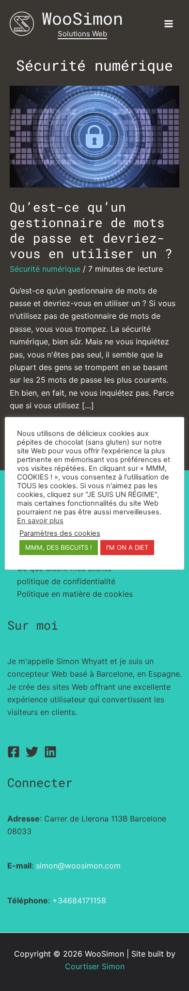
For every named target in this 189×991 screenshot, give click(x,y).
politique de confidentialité (66, 581)
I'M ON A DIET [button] (127, 547)
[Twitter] (32, 751)
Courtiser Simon (95, 966)
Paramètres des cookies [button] (59, 533)
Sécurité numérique (45, 269)
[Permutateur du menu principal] (168, 23)
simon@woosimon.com (78, 865)
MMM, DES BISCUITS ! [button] (58, 547)
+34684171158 (79, 900)
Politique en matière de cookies (75, 594)
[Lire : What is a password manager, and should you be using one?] (94, 135)
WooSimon (82, 18)
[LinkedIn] (50, 751)
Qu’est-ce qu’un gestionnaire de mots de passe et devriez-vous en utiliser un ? (91, 230)
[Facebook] (13, 751)
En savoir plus (40, 520)
